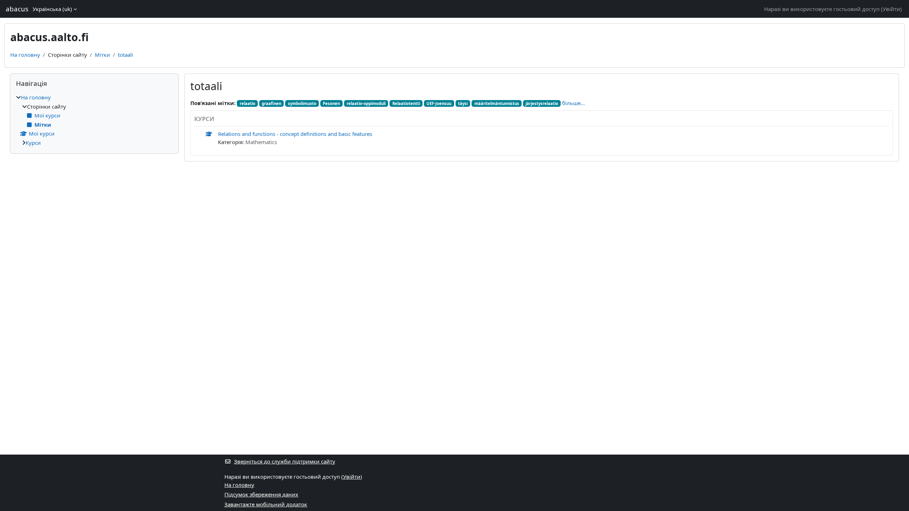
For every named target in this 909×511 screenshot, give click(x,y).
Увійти (891, 8)
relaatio (247, 103)
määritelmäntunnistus (496, 103)
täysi (463, 103)
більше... (573, 102)
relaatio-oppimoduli (366, 103)
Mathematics (261, 141)
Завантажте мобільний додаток (265, 504)
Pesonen (331, 103)
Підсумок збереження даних (261, 494)
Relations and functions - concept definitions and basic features (295, 133)
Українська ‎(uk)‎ (52, 8)
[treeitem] (94, 120)
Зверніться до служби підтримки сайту (284, 461)
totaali (125, 54)
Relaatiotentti (406, 103)
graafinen (271, 103)
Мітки (102, 54)
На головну (25, 54)
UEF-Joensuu (438, 103)
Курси (33, 142)
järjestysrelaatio (542, 103)
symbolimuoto (302, 103)
